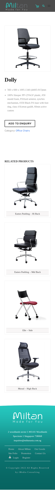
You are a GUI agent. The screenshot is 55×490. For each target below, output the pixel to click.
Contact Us (40, 453)
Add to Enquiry (19, 123)
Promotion (26, 453)
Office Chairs (23, 130)
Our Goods (40, 449)
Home (11, 449)
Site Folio (12, 453)
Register (26, 457)
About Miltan (24, 449)
